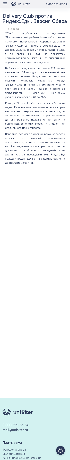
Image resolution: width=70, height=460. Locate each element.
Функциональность (15, 449)
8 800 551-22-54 (56, 4)
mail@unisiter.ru (15, 430)
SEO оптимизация (14, 453)
